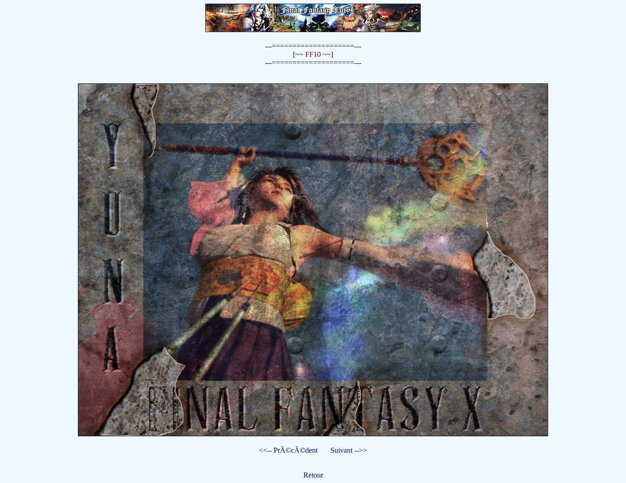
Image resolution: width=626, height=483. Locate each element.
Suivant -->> (348, 450)
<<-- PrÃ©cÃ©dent (288, 450)
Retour (313, 475)
